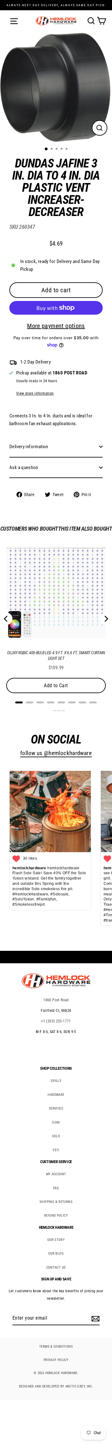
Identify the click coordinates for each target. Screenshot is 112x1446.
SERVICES (56, 1108)
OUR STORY (56, 1240)
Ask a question (23, 467)
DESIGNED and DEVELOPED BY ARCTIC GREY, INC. (56, 1386)
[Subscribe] (95, 1318)
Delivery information (28, 446)
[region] (51, 329)
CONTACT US (56, 1267)
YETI (56, 1150)
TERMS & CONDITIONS (56, 1347)
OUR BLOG (56, 1253)
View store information (35, 393)
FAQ (56, 1188)
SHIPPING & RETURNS (56, 1202)
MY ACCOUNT (56, 1174)
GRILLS (56, 1081)
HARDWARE (56, 1095)
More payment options (56, 326)
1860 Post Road (55, 1000)
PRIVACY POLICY (56, 1360)
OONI (56, 1122)
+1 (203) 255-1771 (56, 1021)
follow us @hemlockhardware (56, 753)
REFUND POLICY (56, 1216)
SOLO (56, 1136)
